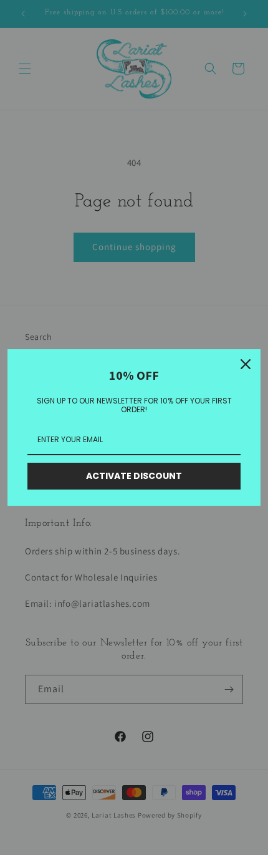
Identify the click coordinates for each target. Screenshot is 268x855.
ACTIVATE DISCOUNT (134, 476)
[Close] (246, 364)
